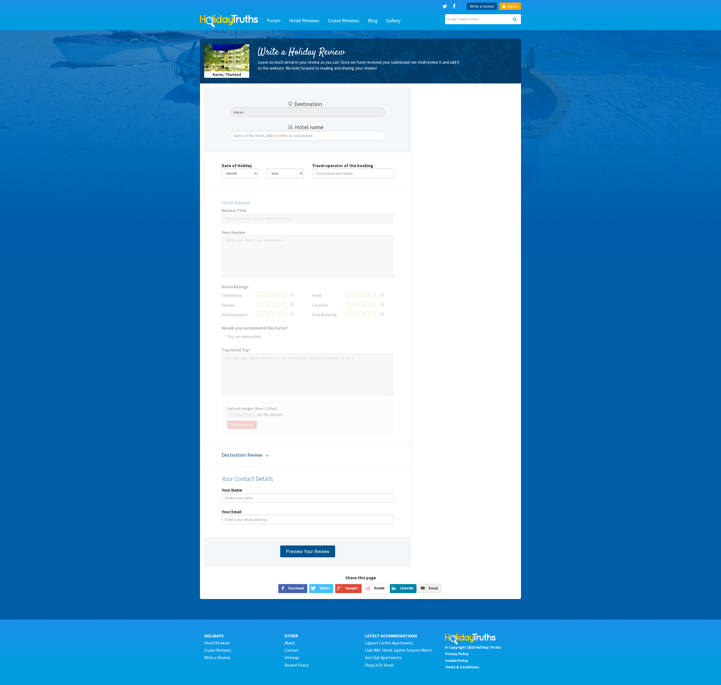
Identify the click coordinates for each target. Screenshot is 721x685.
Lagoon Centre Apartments (389, 643)
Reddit (379, 588)
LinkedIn (406, 588)
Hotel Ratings (235, 287)
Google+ (352, 588)
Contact (291, 650)
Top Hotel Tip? (236, 350)
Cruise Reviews (343, 20)
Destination (308, 103)
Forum (274, 20)
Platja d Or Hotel (379, 665)
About (289, 643)
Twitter (324, 588)
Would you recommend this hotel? (255, 328)
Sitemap (291, 657)
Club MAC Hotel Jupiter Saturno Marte (398, 650)
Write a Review (217, 657)
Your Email (231, 511)
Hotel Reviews (304, 20)
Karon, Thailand (227, 74)
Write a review (482, 6)
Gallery (393, 20)
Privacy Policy (457, 653)
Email (433, 588)
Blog (373, 20)
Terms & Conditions (462, 667)
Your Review (234, 232)
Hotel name (309, 127)
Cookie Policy (456, 660)
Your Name (232, 490)
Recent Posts (296, 665)
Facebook (296, 588)
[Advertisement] (467, 123)
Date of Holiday (237, 165)
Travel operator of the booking (342, 165)
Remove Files (244, 425)
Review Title (234, 210)
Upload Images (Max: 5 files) (252, 408)
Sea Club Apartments (383, 657)
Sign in (512, 6)
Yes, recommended (244, 336)
